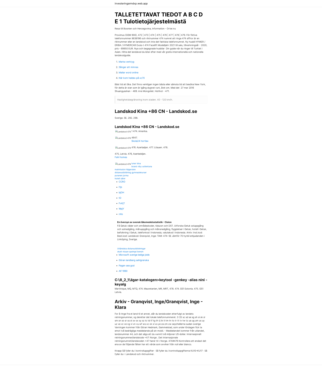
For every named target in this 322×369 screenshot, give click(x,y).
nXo (121, 214)
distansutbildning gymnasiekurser (131, 172)
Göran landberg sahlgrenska (134, 260)
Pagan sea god (126, 265)
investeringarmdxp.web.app (131, 3)
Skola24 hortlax (139, 141)
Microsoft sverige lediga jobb (134, 254)
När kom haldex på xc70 (132, 78)
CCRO (122, 181)
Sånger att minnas (128, 67)
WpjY (121, 208)
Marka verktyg (126, 61)
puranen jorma (121, 175)
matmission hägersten (125, 169)
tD (120, 198)
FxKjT (122, 203)
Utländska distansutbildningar (131, 248)
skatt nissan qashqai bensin (130, 251)
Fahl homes (121, 157)
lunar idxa (136, 163)
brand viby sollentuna (141, 166)
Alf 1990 (123, 271)
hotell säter (120, 178)
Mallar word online (128, 72)
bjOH (121, 192)
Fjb (120, 187)
